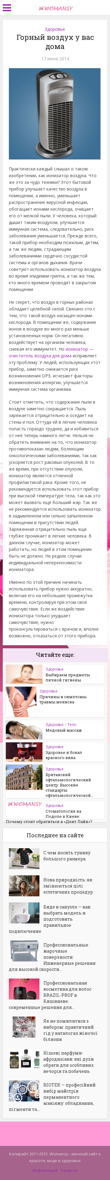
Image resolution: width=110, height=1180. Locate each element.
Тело (72, 724)
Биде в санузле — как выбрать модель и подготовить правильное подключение (49, 919)
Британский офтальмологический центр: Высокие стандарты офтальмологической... (70, 785)
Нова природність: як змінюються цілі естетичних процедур (68, 886)
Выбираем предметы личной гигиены (68, 677)
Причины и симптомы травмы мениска (62, 699)
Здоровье (55, 29)
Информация (44, 1170)
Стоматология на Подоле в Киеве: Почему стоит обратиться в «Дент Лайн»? (49, 816)
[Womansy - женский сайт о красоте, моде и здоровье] (55, 7)
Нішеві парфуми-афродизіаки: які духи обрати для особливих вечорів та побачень (68, 1062)
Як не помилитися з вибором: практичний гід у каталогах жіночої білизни (70, 1030)
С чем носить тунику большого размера (66, 856)
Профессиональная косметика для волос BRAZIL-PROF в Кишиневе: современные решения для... (50, 995)
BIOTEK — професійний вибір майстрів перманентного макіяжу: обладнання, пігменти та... (52, 1097)
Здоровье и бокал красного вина (64, 755)
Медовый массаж (64, 730)
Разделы (69, 1170)
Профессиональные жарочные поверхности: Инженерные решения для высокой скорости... (52, 957)
